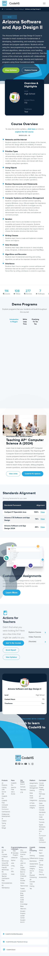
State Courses (41, 804)
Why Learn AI (23, 862)
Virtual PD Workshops (5, 864)
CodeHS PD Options (32, 474)
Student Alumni (22, 921)
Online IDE (4, 793)
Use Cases (22, 781)
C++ (12, 869)
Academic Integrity (33, 807)
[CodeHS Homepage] (11, 3)
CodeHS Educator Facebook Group (16, 942)
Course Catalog (18, 9)
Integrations (33, 800)
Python (13, 860)
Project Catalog (41, 789)
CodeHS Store (10, 950)
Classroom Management (34, 787)
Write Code (31, 797)
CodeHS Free (4, 802)
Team (40, 853)
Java (12, 863)
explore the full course (24, 132)
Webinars (23, 909)
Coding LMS (4, 789)
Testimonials (24, 886)
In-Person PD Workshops (5, 859)
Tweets (22, 889)
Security (41, 874)
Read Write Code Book (22, 899)
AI (30, 853)
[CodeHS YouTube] (25, 764)
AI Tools (32, 803)
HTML (13, 866)
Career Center (22, 917)
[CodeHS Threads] (32, 764)
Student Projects (22, 912)
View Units (13, 474)
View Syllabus (11, 70)
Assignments (34, 783)
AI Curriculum (42, 835)
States (22, 883)
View (43, 512)
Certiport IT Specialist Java (15, 512)
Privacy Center (41, 860)
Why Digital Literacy (22, 867)
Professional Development (6, 815)
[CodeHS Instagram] (19, 764)
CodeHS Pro (4, 797)
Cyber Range (4, 827)
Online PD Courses (4, 852)
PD (3, 847)
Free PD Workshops (5, 869)
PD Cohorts (4, 873)
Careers (41, 856)
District (22, 784)
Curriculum (9, 9)
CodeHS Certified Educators (14, 934)
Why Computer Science (23, 852)
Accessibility (43, 877)
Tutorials (41, 822)
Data (31, 793)
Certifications (6, 812)
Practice (41, 819)
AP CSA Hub (41, 830)
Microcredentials (7, 883)
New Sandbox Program (15, 853)
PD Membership (5, 887)
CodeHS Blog (23, 892)
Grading (32, 790)
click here (31, 129)
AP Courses (41, 797)
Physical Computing (33, 876)
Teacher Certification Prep (5, 878)
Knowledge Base (23, 905)
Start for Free (13, 789)
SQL (12, 871)
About (41, 850)
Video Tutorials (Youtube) (35, 639)
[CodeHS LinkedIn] (22, 764)
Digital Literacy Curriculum (42, 840)
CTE (21, 792)
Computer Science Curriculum (5, 807)
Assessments (34, 864)
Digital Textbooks (42, 826)
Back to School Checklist (23, 874)
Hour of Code (41, 816)
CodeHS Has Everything (33, 849)
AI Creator (4, 820)
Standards (42, 812)
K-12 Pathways (42, 793)
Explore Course (31, 70)
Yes (31, 889)
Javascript (14, 858)
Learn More (11, 592)
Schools (22, 787)
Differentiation (34, 858)
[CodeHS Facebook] (16, 764)
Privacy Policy (41, 871)
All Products (4, 784)
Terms (41, 867)
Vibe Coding (32, 885)
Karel (12, 874)
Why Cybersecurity (24, 858)
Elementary (42, 801)
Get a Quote (13, 793)
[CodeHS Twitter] (29, 764)
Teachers (23, 790)
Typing (4, 823)
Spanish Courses (41, 809)
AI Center (41, 864)
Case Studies (22, 880)
